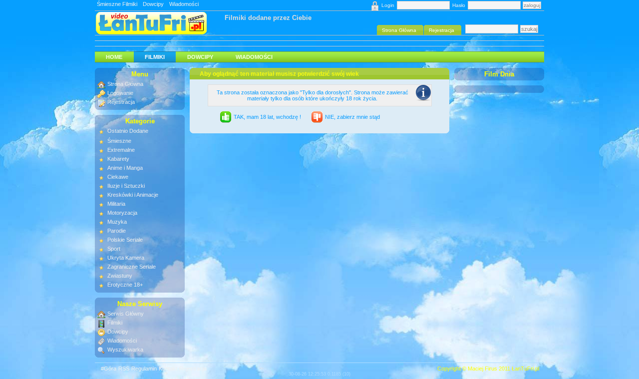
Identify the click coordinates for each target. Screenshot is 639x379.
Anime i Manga (125, 168)
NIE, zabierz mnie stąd (352, 117)
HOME (114, 57)
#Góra (108, 369)
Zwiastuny (119, 276)
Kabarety (118, 159)
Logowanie (120, 93)
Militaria (116, 204)
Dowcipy (153, 4)
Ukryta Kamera (125, 258)
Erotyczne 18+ (125, 285)
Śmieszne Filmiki (117, 4)
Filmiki (155, 57)
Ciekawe (117, 177)
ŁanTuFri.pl (525, 369)
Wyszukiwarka (125, 350)
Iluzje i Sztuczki (126, 186)
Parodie (116, 231)
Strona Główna (125, 84)
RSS (123, 369)
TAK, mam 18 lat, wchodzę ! (267, 117)
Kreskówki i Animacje (132, 195)
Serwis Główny (125, 314)
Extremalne (121, 150)
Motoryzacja (122, 213)
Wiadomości (184, 4)
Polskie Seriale (125, 240)
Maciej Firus (482, 369)
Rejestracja (121, 102)
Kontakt (168, 369)
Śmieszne (119, 141)
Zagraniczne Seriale (131, 267)
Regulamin (144, 369)
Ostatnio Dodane (127, 131)
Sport (113, 249)
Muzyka (117, 222)
